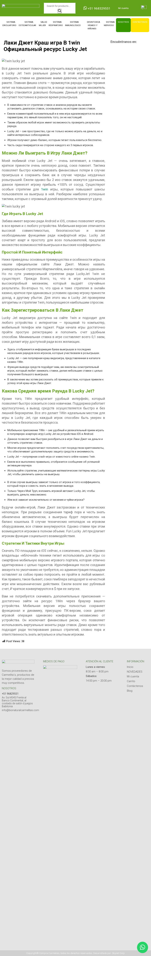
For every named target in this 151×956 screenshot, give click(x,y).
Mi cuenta (123, 8)
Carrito (131, 681)
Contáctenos (140, 22)
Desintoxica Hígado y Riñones (93, 25)
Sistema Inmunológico (73, 24)
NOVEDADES (134, 671)
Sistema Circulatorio (9, 24)
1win (44, 189)
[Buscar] (60, 11)
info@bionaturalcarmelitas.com (20, 710)
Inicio (130, 667)
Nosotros (123, 22)
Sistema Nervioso (109, 24)
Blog (129, 690)
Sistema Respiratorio (56, 24)
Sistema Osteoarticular (27, 24)
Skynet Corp (118, 953)
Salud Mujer (43, 24)
